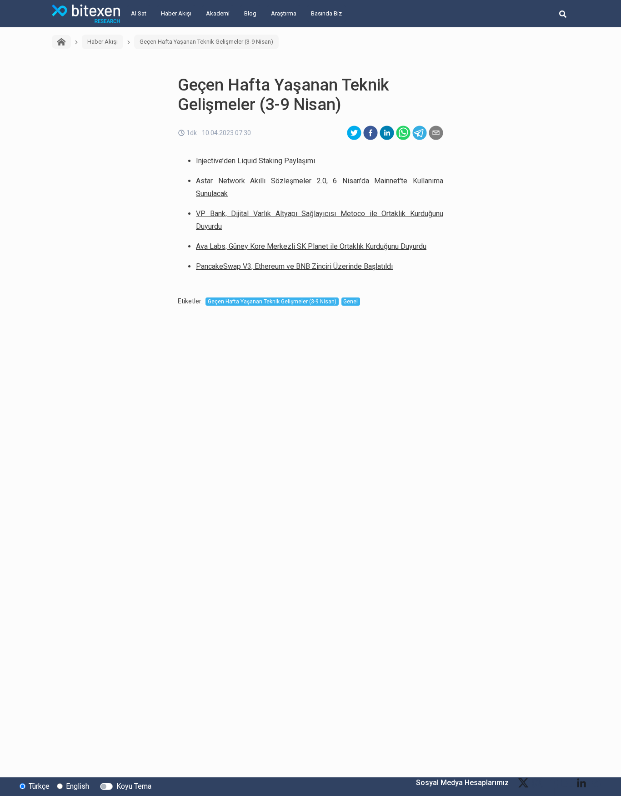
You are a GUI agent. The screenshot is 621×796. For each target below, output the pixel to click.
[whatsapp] (403, 133)
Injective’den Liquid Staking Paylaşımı (255, 160)
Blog (250, 13)
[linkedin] (387, 133)
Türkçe (39, 786)
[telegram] (419, 133)
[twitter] (354, 133)
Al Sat (138, 13)
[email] (436, 133)
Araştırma (283, 13)
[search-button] (562, 14)
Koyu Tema (133, 786)
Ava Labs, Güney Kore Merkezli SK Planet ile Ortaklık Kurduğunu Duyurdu (311, 246)
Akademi (218, 13)
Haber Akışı (176, 13)
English (77, 786)
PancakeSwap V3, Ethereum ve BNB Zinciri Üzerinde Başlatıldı (294, 266)
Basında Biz (326, 13)
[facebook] (370, 133)
